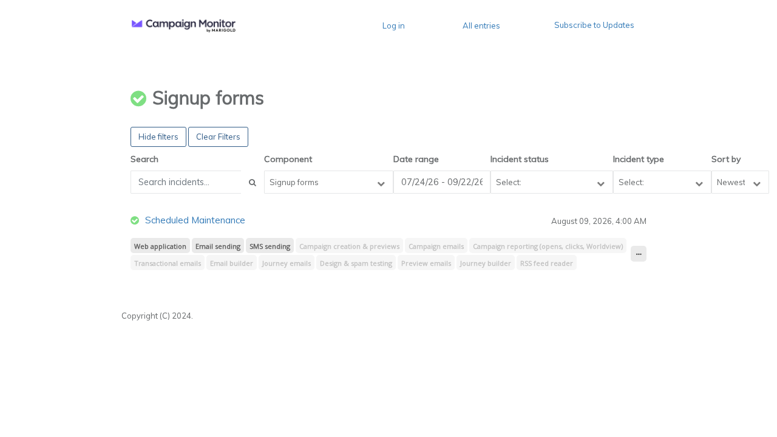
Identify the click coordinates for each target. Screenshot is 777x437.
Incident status (519, 159)
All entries (481, 25)
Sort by (726, 159)
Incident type (638, 159)
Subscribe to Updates (594, 25)
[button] (184, 25)
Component (288, 159)
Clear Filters (218, 136)
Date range (416, 159)
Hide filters (158, 136)
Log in (393, 25)
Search (144, 159)
